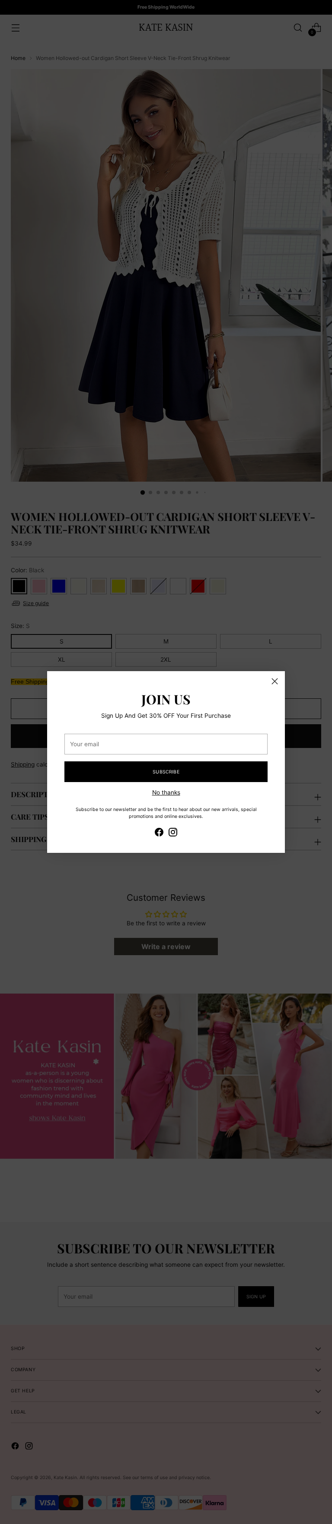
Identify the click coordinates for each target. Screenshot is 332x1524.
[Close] (274, 681)
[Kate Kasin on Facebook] (159, 833)
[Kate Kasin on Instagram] (173, 833)
